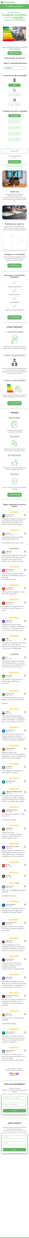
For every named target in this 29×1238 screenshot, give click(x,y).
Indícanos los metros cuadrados (15, 111)
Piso (14, 85)
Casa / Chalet (14, 94)
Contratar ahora (14, 53)
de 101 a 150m (14, 128)
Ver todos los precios (14, 166)
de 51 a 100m (14, 122)
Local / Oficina (14, 104)
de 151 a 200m (14, 134)
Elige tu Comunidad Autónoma (15, 63)
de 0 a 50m (14, 116)
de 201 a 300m (14, 139)
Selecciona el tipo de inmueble (15, 75)
